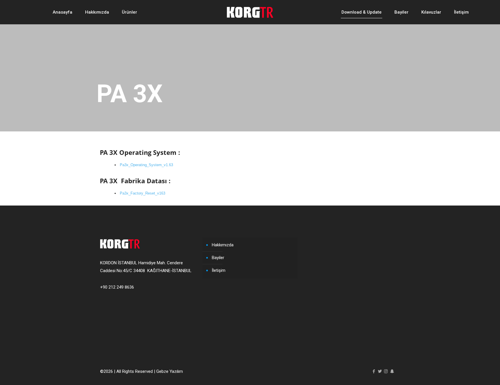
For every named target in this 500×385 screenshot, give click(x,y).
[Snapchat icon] (392, 371)
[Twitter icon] (380, 371)
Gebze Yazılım (169, 371)
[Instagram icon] (386, 371)
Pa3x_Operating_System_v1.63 (146, 165)
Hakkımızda (223, 245)
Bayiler (218, 257)
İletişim (218, 270)
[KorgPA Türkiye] (250, 12)
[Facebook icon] (374, 371)
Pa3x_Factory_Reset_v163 (142, 193)
